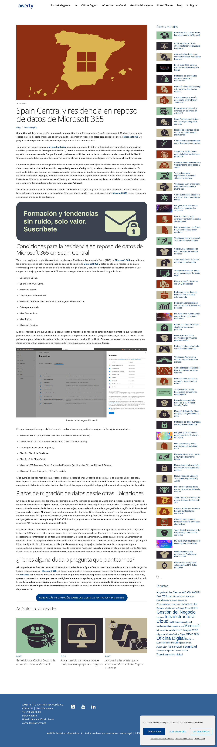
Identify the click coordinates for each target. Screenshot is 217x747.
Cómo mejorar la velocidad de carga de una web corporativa (187, 142)
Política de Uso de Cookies (162, 739)
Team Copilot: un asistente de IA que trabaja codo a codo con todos (187, 532)
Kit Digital (191, 5)
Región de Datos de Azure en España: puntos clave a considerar (187, 510)
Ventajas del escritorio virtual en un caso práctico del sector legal (187, 273)
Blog (179, 5)
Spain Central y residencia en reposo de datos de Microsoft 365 (187, 500)
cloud (159, 600)
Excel (187, 608)
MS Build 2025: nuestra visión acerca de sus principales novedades (187, 316)
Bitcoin (181, 596)
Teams (177, 651)
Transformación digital (169, 654)
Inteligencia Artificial (182, 622)
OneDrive (189, 639)
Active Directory (173, 592)
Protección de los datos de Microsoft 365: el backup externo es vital (185, 294)
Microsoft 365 (130, 137)
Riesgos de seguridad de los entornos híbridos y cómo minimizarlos (186, 132)
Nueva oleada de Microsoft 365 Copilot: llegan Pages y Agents (186, 478)
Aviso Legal (200, 739)
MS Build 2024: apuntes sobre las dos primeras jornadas (187, 542)
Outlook (160, 643)
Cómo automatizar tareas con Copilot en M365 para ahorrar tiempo (187, 197)
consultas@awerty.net (34, 722)
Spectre (170, 651)
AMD (183, 592)
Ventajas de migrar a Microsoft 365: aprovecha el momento (187, 239)
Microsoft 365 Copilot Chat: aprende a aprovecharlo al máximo (186, 381)
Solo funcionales (177, 731)
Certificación (189, 596)
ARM (188, 592)
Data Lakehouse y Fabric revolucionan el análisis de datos (185, 446)
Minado (169, 634)
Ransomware (175, 646)
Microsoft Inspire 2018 (184, 630)
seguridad (190, 646)
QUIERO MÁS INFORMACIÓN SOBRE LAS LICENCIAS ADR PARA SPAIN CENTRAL (81, 597)
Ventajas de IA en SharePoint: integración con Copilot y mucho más (187, 186)
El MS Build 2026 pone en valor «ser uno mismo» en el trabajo (186, 67)
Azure (169, 596)
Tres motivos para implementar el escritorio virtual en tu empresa (185, 175)
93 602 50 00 (34, 711)
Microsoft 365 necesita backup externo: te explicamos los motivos (187, 89)
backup (176, 596)
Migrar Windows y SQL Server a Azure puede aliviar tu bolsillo (187, 456)
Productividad (170, 643)
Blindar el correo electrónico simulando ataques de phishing (186, 327)
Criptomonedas (163, 604)
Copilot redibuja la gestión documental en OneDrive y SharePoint (185, 100)
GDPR (194, 608)
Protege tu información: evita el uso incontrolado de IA (186, 347)
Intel (171, 622)
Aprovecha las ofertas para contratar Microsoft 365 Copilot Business (124, 664)
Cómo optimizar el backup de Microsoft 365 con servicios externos (187, 370)
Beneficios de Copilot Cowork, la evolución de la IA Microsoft (35, 662)
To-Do (185, 650)
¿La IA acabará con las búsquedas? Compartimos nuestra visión (185, 392)
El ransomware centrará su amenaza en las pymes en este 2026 (185, 110)
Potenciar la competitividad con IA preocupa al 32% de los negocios (187, 305)
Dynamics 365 (189, 604)
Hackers (160, 617)
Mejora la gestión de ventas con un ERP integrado (186, 282)
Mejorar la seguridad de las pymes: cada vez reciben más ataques (187, 489)
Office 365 (192, 634)
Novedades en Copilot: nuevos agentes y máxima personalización (185, 337)
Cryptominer (175, 604)
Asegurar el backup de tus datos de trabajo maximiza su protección (187, 154)
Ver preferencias (201, 731)
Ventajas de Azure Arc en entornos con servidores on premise (186, 359)
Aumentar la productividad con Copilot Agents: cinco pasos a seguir (187, 164)
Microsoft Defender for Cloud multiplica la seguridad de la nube (186, 413)
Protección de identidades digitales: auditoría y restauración (185, 78)
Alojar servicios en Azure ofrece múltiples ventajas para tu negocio (81, 662)
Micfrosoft (180, 626)
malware (161, 626)
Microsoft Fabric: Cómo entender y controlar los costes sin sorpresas (187, 218)
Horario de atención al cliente (38, 719)
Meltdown (171, 626)
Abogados (161, 592)
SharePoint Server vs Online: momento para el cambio (186, 261)
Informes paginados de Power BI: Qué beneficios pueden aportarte (187, 229)
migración (160, 634)
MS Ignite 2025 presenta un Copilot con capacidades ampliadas (186, 208)
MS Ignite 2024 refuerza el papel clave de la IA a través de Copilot (186, 435)
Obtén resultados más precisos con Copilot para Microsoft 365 (185, 554)
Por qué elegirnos (60, 5)
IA (76, 5)
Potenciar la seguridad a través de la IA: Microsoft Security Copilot (184, 402)
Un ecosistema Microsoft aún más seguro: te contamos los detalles (186, 467)
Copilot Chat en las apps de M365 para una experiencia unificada (186, 251)
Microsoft (192, 626)
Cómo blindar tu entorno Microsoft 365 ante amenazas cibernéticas (187, 521)
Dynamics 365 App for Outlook (170, 608)
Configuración (181, 600)
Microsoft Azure (163, 630)
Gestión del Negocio (141, 5)
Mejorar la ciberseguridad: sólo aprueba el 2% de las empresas (185, 565)
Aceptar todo (154, 731)
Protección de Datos (184, 739)
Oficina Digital (89, 5)
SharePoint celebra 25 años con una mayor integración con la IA (186, 121)
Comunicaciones (169, 600)
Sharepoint (161, 651)
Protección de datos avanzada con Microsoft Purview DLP (187, 423)
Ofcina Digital (179, 634)
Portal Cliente (165, 5)
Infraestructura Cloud (114, 5)
